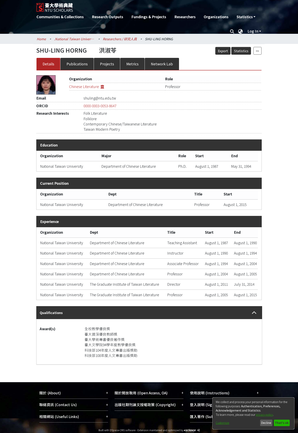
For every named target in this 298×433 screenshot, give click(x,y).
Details (48, 63)
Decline (266, 423)
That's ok (281, 423)
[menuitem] (246, 17)
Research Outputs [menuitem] (107, 16)
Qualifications (51, 312)
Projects (107, 63)
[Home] (127, 6)
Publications (77, 63)
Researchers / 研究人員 (120, 38)
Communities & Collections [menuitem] (60, 16)
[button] (254, 312)
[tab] (149, 312)
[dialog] (253, 413)
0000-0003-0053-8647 (100, 105)
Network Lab (162, 63)
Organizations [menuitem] (216, 16)
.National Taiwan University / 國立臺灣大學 (74, 38)
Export (223, 50)
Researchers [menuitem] (185, 16)
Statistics (241, 50)
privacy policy (264, 415)
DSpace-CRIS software (122, 430)
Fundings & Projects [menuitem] (148, 16)
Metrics (132, 63)
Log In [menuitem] (253, 31)
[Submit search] (232, 31)
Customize (222, 423)
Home (41, 38)
